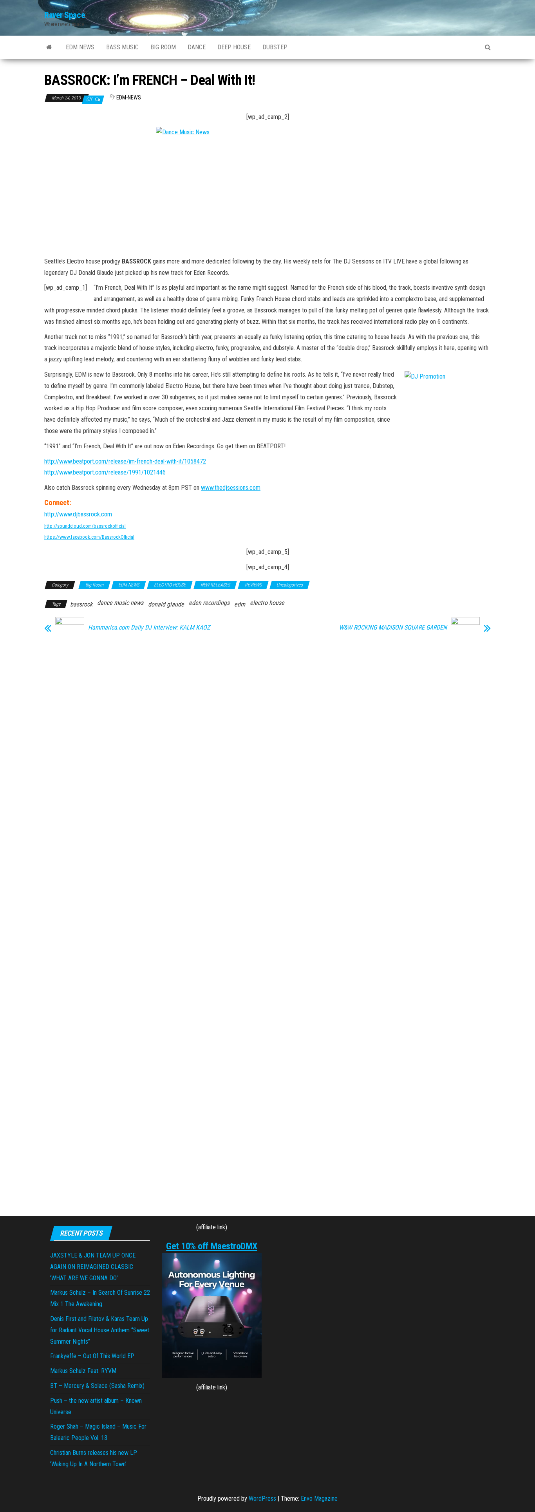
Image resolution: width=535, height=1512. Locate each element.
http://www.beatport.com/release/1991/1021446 (105, 472)
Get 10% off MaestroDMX (211, 1246)
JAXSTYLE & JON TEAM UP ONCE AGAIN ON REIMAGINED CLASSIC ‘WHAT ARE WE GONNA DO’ (93, 1267)
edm (239, 604)
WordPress (262, 1498)
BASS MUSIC (122, 47)
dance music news (120, 602)
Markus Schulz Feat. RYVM (83, 1371)
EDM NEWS (80, 47)
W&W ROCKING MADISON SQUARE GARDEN (393, 627)
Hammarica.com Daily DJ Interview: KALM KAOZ (149, 627)
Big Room (94, 585)
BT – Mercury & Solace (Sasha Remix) (97, 1385)
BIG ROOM (163, 47)
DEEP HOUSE (234, 47)
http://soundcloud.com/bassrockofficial (85, 526)
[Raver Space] (49, 47)
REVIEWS (253, 585)
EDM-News (128, 97)
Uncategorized (290, 585)
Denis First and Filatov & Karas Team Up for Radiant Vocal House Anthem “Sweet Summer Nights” (99, 1330)
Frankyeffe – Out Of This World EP (92, 1356)
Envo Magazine (319, 1498)
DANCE (197, 47)
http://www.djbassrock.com (78, 514)
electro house (267, 602)
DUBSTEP (274, 47)
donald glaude (166, 604)
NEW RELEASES (215, 585)
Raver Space (64, 15)
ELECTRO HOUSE (170, 585)
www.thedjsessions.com (230, 487)
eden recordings (209, 602)
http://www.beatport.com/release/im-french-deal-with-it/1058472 (125, 461)
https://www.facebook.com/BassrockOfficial (89, 537)
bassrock (81, 604)
